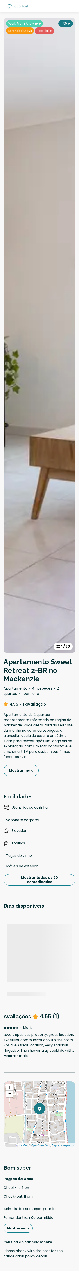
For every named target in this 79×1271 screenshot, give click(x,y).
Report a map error (63, 1145)
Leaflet (23, 1145)
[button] (45, 1120)
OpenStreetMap (40, 1145)
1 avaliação (34, 704)
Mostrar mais (16, 1055)
